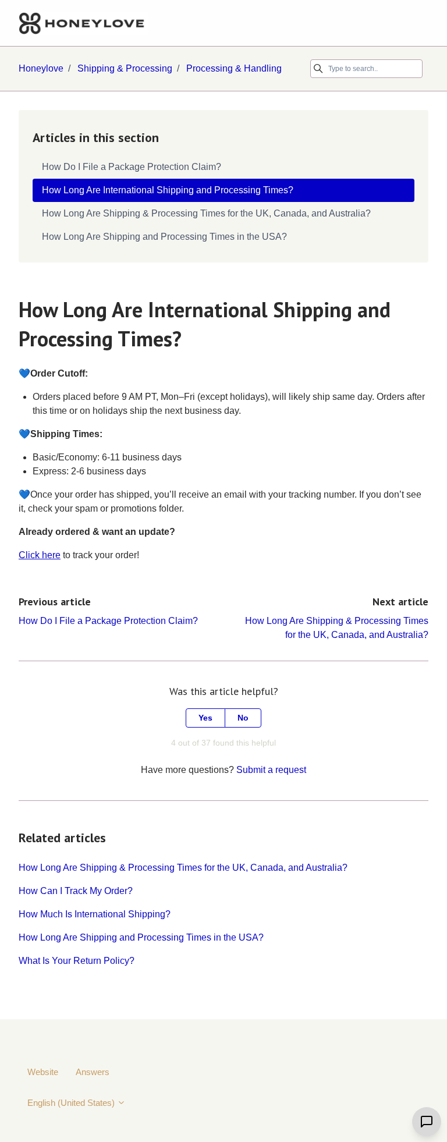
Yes (205, 717)
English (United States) (72, 1103)
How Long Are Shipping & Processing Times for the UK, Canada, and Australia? (183, 868)
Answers (92, 1072)
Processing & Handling (234, 68)
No (243, 717)
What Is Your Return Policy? (76, 961)
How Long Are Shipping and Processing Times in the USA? (141, 937)
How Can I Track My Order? (76, 891)
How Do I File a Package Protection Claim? (108, 621)
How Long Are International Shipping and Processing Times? (167, 190)
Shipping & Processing (124, 68)
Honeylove (41, 68)
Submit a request (271, 770)
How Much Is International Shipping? (95, 914)
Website (42, 1072)
